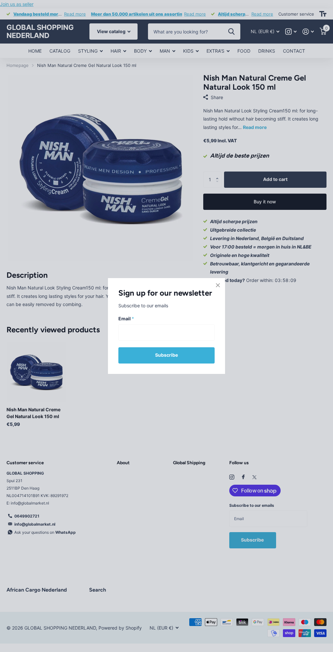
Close (218, 285)
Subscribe (166, 355)
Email (126, 319)
